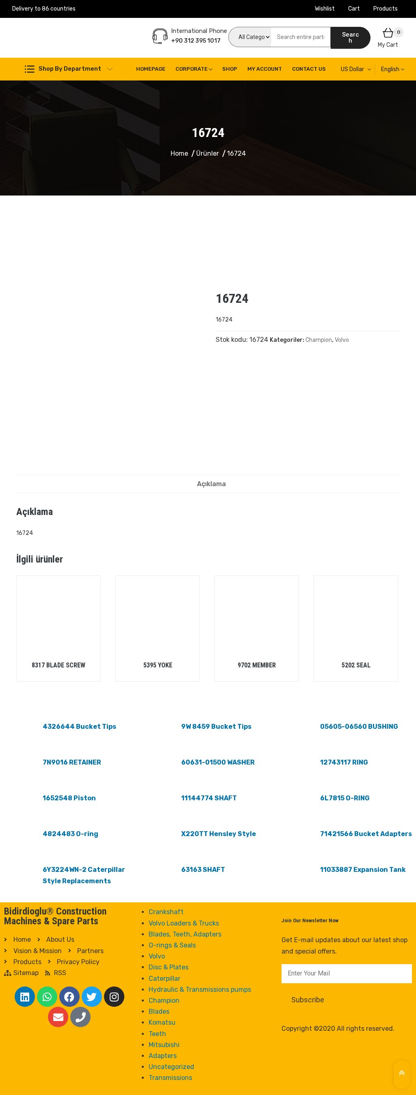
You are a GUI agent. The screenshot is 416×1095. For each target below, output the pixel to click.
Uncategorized (171, 1067)
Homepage (150, 69)
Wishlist (325, 8)
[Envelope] (58, 1017)
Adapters (163, 1056)
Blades (159, 1011)
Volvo (342, 340)
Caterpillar (164, 978)
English (390, 69)
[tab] (211, 484)
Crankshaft (166, 912)
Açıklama (211, 484)
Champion (319, 340)
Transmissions (170, 1078)
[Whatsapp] (47, 996)
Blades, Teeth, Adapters (185, 934)
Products (385, 8)
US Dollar (352, 69)
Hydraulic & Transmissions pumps (200, 989)
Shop (229, 69)
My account (264, 69)
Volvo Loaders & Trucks (184, 923)
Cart (354, 8)
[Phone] (80, 1017)
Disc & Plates (168, 967)
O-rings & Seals (172, 945)
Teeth (157, 1034)
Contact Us (309, 69)
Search (350, 37)
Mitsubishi (164, 1045)
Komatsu (162, 1022)
